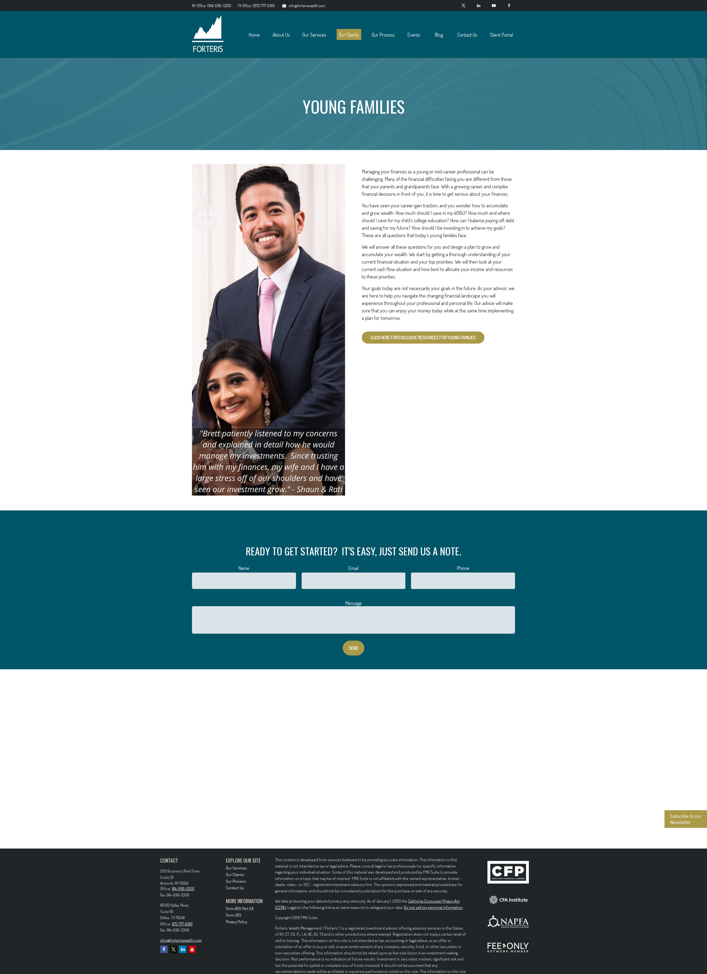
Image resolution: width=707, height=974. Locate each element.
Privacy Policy (236, 921)
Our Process (236, 881)
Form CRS (233, 915)
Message (353, 603)
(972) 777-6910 (256, 5)
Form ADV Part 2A (240, 908)
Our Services (236, 868)
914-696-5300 (183, 888)
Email (353, 568)
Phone (463, 568)
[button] (254, 34)
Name (243, 568)
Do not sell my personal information (433, 907)
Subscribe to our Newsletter (685, 819)
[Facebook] (509, 5)
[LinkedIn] (478, 5)
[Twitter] (463, 5)
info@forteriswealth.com (307, 5)
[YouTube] (493, 5)
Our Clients (235, 874)
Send (353, 648)
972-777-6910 (182, 924)
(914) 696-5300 (212, 5)
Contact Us (235, 887)
